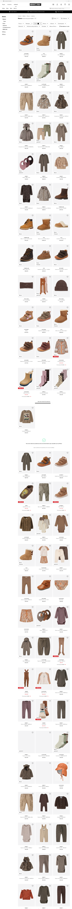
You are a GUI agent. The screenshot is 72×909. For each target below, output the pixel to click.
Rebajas (28, 23)
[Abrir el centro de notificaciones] (61, 4)
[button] (55, 18)
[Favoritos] (65, 4)
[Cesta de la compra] (69, 4)
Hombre (9, 4)
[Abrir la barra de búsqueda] (50, 8)
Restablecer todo (65, 26)
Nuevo (28, 16)
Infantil (16, 4)
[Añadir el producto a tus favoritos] (32, 31)
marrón (33, 16)
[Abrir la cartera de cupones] (53, 4)
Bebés (24, 16)
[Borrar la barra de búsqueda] (69, 8)
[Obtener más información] (26, 58)
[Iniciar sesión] (57, 4)
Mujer (3, 4)
